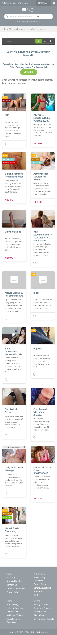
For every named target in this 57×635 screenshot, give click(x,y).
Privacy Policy (13, 592)
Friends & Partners (17, 29)
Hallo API (38, 591)
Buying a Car (40, 611)
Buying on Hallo (41, 604)
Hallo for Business (15, 608)
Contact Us (12, 585)
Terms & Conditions (16, 588)
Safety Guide (40, 584)
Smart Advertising (42, 588)
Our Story (11, 577)
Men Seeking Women (37, 29)
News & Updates (14, 581)
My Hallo (42, 3)
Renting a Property (43, 608)
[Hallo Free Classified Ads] (28, 9)
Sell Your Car (12, 611)
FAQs (36, 595)
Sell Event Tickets (15, 615)
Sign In (29, 72)
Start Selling (12, 604)
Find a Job (39, 615)
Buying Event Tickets (44, 619)
